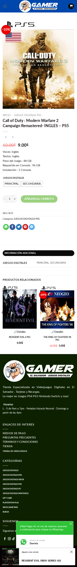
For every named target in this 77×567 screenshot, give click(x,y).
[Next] (74, 319)
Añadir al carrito (39, 198)
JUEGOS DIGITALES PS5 (27, 115)
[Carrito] (71, 6)
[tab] (38, 253)
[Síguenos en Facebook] (4, 538)
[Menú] (5, 6)
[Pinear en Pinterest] (25, 227)
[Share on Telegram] (32, 227)
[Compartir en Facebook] (12, 227)
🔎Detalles (20, 332)
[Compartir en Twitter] (19, 227)
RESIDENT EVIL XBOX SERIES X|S (41, 560)
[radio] (11, 184)
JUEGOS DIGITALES (13, 178)
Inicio (6, 115)
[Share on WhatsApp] (6, 227)
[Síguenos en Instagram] (9, 538)
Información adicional (20, 253)
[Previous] (2, 319)
